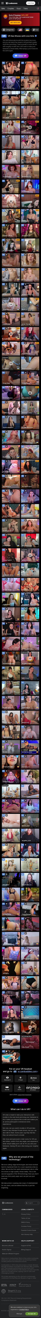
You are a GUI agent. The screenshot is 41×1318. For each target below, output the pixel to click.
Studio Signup (6, 1249)
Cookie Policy (24, 1309)
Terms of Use (25, 1218)
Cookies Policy (26, 1226)
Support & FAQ (26, 1245)
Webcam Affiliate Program (10, 1253)
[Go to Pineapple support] (3, 1291)
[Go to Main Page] (12, 3)
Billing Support (26, 1249)
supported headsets (24, 1095)
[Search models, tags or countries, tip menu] (38, 8)
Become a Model (7, 1245)
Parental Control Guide (28, 1230)
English (30, 1203)
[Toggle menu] (2, 3)
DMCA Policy (25, 1222)
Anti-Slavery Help (27, 1234)
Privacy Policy (26, 1214)
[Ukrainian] (27, 30)
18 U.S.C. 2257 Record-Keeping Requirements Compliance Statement (16, 1299)
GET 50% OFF (15, 22)
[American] (20, 30)
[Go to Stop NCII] (14, 1291)
